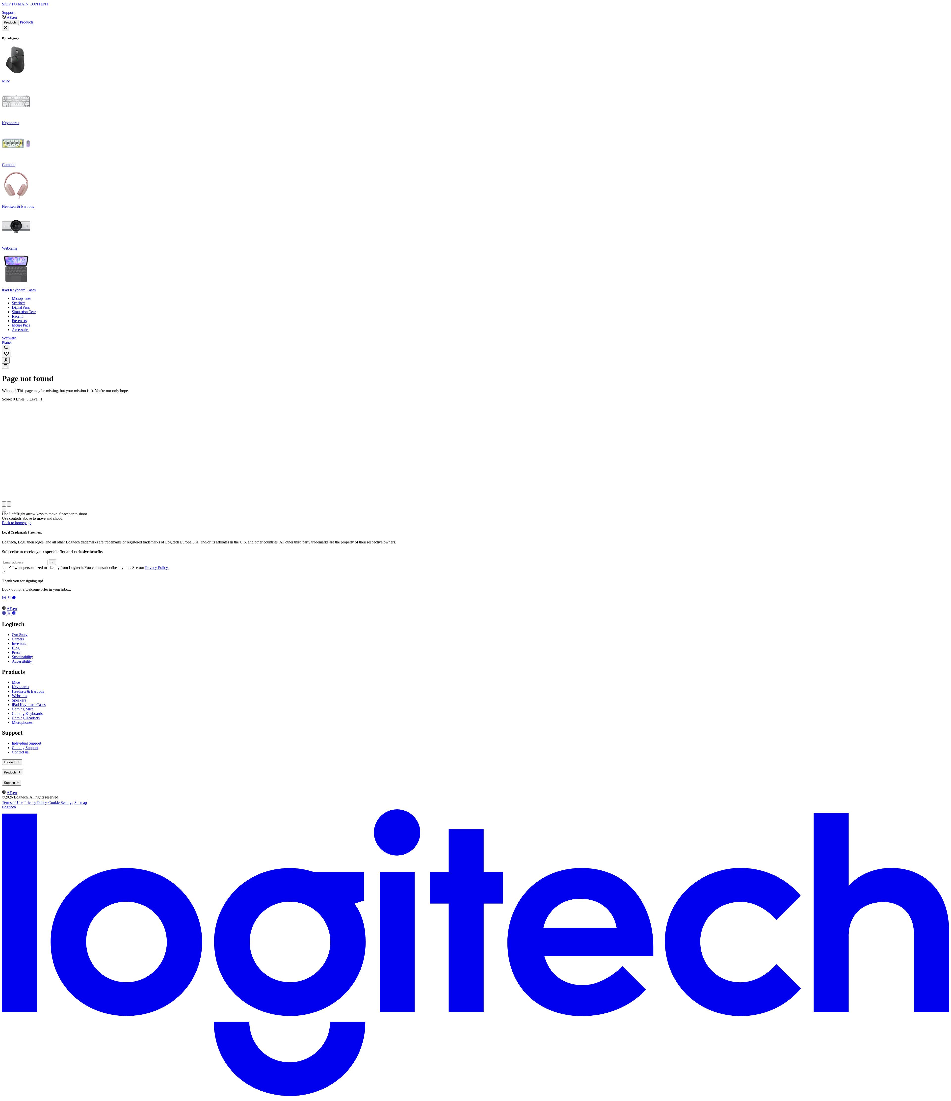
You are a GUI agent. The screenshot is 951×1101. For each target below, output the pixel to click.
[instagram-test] (4, 598)
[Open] (5, 366)
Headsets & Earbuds (28, 691)
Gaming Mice (22, 709)
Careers (18, 639)
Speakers (19, 700)
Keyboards (20, 687)
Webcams (19, 696)
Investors (19, 643)
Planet (7, 342)
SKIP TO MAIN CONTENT (25, 4)
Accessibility (22, 661)
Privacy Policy (35, 802)
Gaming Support (25, 748)
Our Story (19, 634)
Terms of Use (12, 802)
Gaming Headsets (26, 718)
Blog (16, 648)
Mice (16, 682)
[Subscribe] (52, 562)
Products (10, 22)
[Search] (6, 348)
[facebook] (14, 598)
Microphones (22, 722)
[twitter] (9, 598)
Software (9, 338)
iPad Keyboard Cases (29, 705)
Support (8, 12)
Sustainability (22, 657)
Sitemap (80, 802)
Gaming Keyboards (27, 713)
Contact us (20, 752)
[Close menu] (5, 27)
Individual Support (26, 743)
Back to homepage (16, 523)
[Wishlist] (6, 354)
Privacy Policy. (157, 567)
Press (16, 652)
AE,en (12, 17)
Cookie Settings (60, 802)
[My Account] (6, 360)
